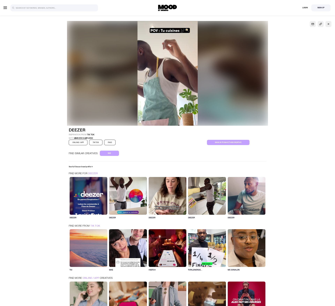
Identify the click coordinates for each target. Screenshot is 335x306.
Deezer (93, 173)
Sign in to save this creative (228, 142)
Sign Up (321, 7)
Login (305, 7)
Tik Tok (95, 225)
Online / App (91, 278)
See (109, 153)
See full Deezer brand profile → (81, 167)
